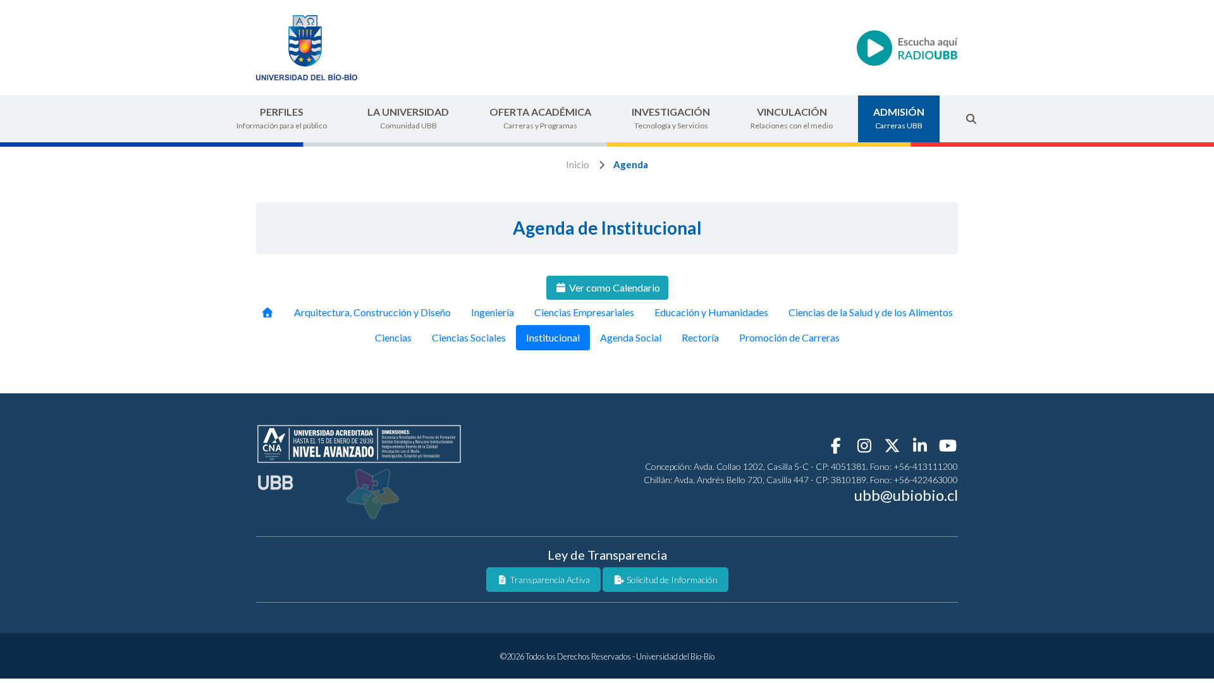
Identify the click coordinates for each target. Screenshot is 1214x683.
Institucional (553, 337)
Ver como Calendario (613, 287)
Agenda (630, 164)
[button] (971, 118)
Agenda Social (630, 337)
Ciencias (393, 337)
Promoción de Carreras (789, 337)
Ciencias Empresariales (584, 312)
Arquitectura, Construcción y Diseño (372, 312)
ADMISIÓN (898, 118)
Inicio (577, 164)
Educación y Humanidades (711, 312)
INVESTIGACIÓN (671, 118)
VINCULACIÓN (792, 118)
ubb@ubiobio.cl (906, 495)
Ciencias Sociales (469, 337)
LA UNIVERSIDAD (408, 118)
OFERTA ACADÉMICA (540, 118)
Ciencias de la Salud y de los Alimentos (870, 312)
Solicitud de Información (671, 579)
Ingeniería (492, 312)
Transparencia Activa (549, 579)
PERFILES (281, 118)
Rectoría (700, 337)
